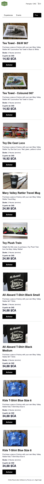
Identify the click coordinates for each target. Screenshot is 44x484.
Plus (36, 15)
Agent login (38, 480)
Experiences (8, 15)
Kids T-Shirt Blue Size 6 (17, 400)
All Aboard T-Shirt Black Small (21, 295)
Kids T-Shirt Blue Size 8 (17, 450)
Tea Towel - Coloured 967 (17, 93)
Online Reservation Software (16, 480)
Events (18, 15)
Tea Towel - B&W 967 (15, 43)
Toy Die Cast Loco (13, 143)
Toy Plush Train (12, 243)
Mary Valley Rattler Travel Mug (21, 193)
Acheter (9, 65)
